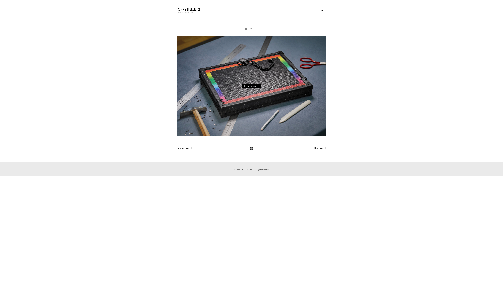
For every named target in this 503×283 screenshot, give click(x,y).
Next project (320, 148)
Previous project (184, 148)
